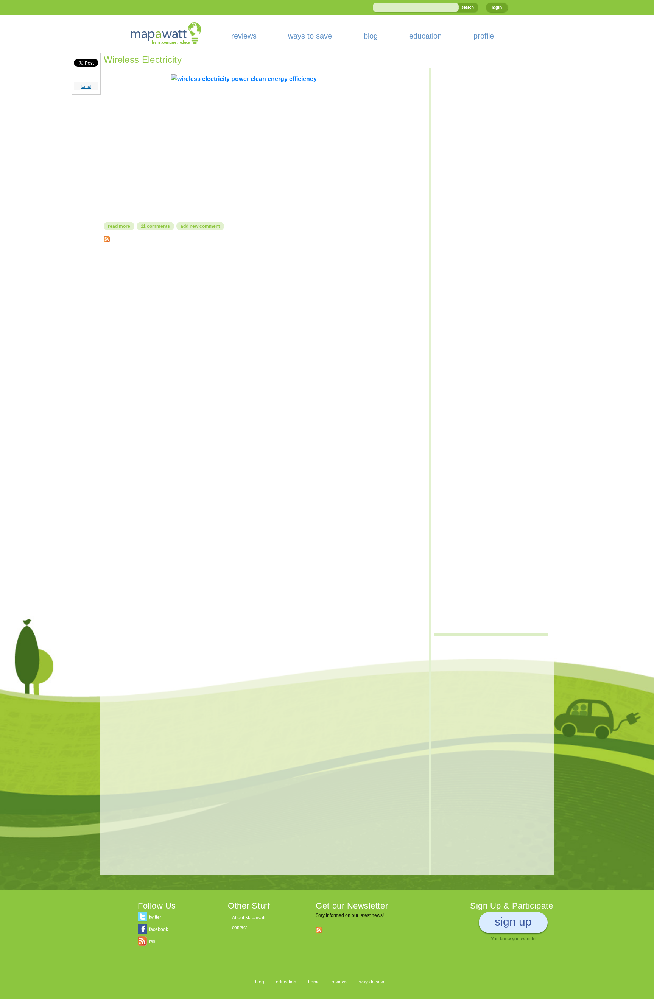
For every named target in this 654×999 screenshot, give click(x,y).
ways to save (310, 36)
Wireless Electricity (143, 59)
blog (371, 36)
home (314, 982)
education (425, 36)
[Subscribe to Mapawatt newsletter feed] (319, 929)
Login (497, 7)
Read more (121, 226)
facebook (158, 929)
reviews (244, 36)
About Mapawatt (248, 917)
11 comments (155, 226)
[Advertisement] (263, 303)
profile (483, 36)
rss (152, 941)
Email (86, 86)
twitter (155, 917)
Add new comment (200, 226)
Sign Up (513, 921)
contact (239, 927)
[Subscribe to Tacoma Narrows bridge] (107, 237)
